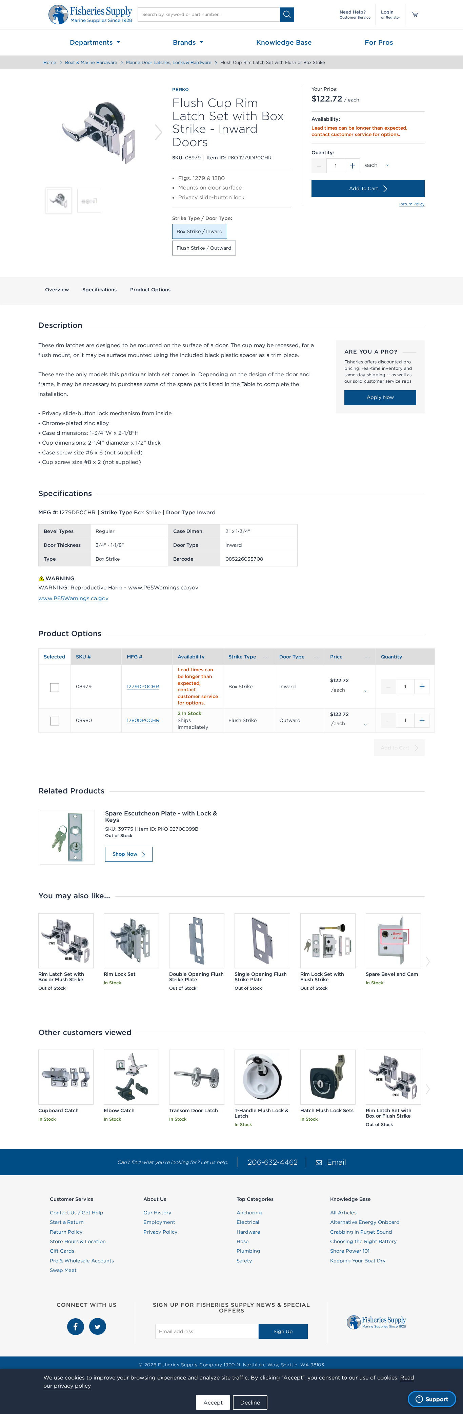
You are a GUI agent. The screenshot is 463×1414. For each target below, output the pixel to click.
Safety (244, 1261)
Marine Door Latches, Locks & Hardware (169, 62)
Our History (157, 1213)
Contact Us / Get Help (76, 1213)
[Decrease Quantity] (318, 165)
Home (49, 62)
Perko (180, 89)
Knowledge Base (284, 42)
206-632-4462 (273, 1162)
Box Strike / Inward (200, 231)
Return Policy (412, 204)
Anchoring (249, 1213)
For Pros (379, 42)
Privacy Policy (160, 1232)
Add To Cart (363, 188)
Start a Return (67, 1222)
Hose (243, 1241)
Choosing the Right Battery (363, 1241)
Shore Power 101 (349, 1251)
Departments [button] (92, 42)
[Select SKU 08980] (54, 721)
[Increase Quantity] (352, 165)
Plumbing (248, 1251)
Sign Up (283, 1331)
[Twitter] (97, 1321)
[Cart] (412, 14)
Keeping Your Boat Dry (358, 1261)
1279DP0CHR (143, 686)
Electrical (248, 1222)
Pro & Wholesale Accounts (82, 1261)
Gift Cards (62, 1251)
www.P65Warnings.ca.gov (73, 598)
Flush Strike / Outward (204, 248)
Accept (213, 1402)
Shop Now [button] (125, 854)
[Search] (287, 14)
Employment (159, 1222)
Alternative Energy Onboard (365, 1222)
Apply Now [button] (380, 397)
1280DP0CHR (143, 720)
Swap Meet (63, 1270)
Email (336, 1162)
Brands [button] (185, 42)
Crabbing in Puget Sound (361, 1232)
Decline (250, 1402)
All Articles (343, 1213)
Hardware (248, 1232)
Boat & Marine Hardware (91, 62)
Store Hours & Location (78, 1241)
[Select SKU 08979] (54, 687)
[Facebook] (76, 1321)
